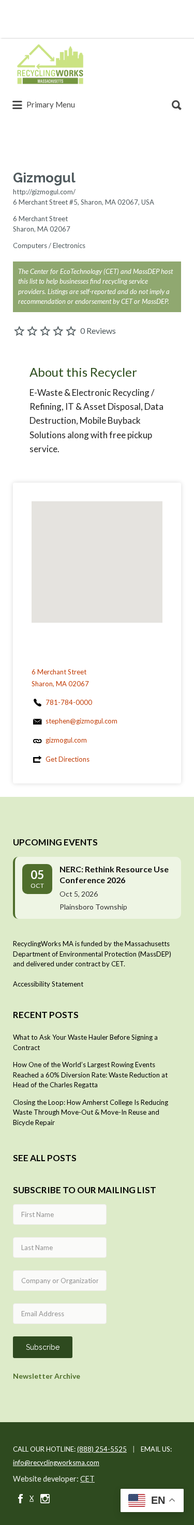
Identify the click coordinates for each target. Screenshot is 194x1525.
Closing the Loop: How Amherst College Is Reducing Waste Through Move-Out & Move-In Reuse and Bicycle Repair (90, 1112)
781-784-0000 (69, 702)
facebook (20, 1498)
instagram (45, 1498)
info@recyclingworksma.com (56, 1462)
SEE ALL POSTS (45, 1157)
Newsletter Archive (46, 1376)
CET (87, 1478)
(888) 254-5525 (102, 1449)
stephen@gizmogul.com (81, 721)
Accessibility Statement (48, 984)
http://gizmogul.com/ (44, 192)
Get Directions (67, 759)
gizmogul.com (66, 740)
